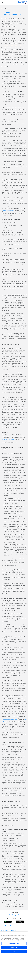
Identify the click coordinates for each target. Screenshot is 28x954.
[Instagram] (12, 915)
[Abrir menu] (2, 2)
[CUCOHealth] (22, 2)
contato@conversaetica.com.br (10, 719)
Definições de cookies (14, 943)
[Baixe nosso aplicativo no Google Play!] (8, 921)
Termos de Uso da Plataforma (8, 930)
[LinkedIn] (18, 915)
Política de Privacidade (6, 928)
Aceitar (14, 951)
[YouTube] (15, 915)
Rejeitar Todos (14, 947)
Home (2, 8)
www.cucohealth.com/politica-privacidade (11, 45)
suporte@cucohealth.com (8, 210)
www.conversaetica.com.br (11, 718)
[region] (14, 943)
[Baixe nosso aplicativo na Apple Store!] (20, 921)
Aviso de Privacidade (6, 926)
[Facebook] (9, 915)
